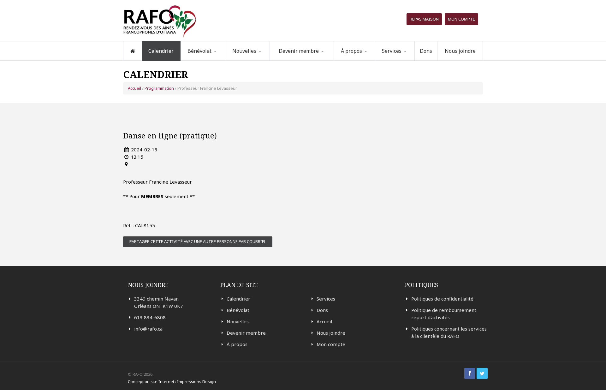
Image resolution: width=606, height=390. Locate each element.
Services (326, 299)
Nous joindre (460, 50)
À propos (237, 344)
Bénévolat (238, 310)
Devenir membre (246, 333)
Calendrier (161, 50)
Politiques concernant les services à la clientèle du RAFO (449, 332)
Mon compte (461, 19)
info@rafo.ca (148, 329)
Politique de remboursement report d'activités (443, 313)
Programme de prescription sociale (407, 59)
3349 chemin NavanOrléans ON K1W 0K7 (158, 302)
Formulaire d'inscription (212, 59)
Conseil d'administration (365, 58)
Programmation (159, 88)
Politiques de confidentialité (442, 299)
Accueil (134, 88)
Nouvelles (244, 50)
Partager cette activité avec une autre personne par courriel (197, 241)
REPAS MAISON (424, 19)
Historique (366, 59)
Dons (426, 50)
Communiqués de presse (256, 58)
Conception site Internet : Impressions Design (172, 381)
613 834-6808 (150, 317)
